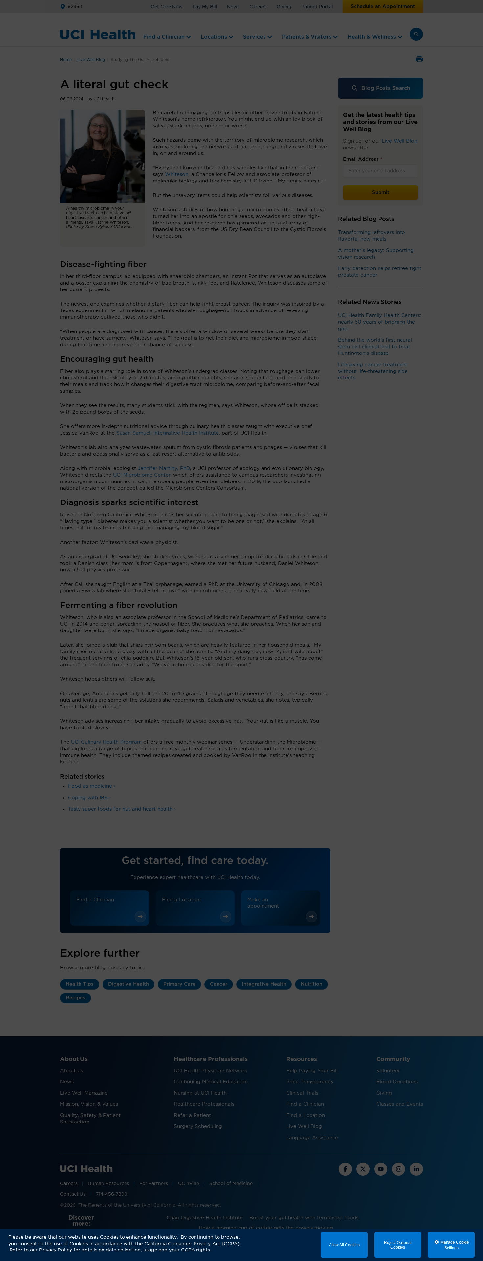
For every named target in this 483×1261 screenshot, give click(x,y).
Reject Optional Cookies (398, 1245)
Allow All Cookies (344, 1245)
